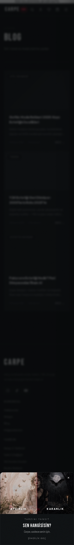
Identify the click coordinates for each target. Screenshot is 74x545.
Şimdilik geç (37, 538)
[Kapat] (37, 272)
